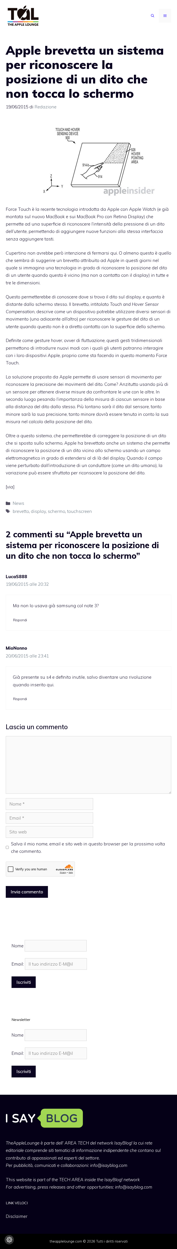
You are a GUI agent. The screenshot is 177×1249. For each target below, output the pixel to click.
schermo (56, 511)
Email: (18, 964)
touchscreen (79, 511)
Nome (18, 946)
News (18, 503)
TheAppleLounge (22, 1143)
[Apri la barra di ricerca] (152, 16)
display (38, 511)
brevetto (21, 511)
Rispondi (20, 620)
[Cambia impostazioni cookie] (9, 1239)
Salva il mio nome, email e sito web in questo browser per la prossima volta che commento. (88, 847)
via (10, 487)
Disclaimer (16, 1216)
